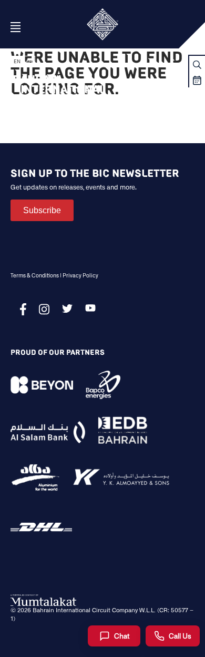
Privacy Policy (80, 275)
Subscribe (42, 210)
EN (17, 61)
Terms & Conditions (35, 275)
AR (29, 61)
